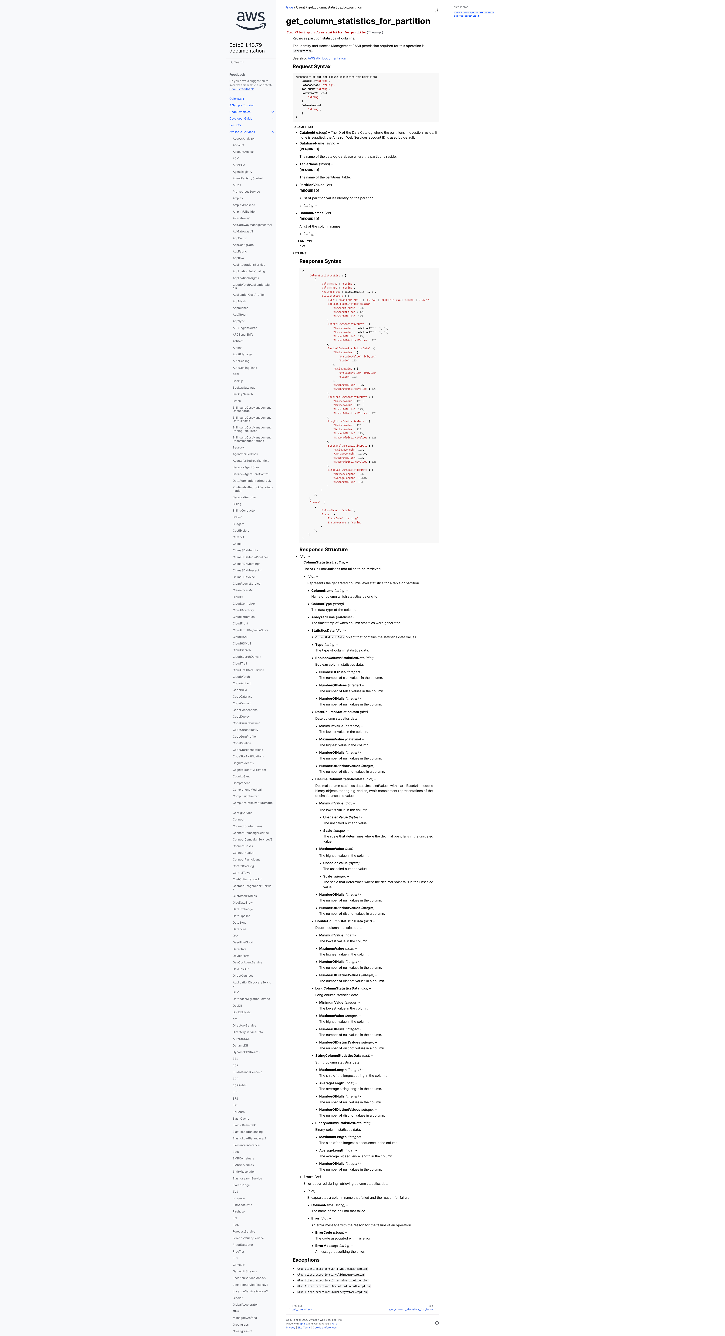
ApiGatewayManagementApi (252, 225)
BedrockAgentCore (246, 467)
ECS (235, 1092)
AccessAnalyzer (244, 138)
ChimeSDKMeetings (246, 564)
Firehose (239, 1211)
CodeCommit (242, 703)
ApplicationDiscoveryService (252, 984)
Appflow (238, 258)
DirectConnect (243, 975)
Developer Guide (240, 118)
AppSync (239, 321)
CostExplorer (242, 530)
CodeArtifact (242, 683)
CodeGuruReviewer (246, 723)
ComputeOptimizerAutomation (253, 804)
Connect (238, 819)
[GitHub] (437, 1323)
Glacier (238, 1298)
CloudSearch (242, 650)
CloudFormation (244, 617)
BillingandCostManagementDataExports (252, 419)
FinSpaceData (242, 1205)
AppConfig (240, 238)
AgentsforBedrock (245, 454)
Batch (237, 401)
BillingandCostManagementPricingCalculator (252, 429)
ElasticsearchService (247, 1178)
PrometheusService (246, 191)
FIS (235, 1218)
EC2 (235, 1065)
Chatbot (238, 537)
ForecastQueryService (248, 1238)
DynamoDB (240, 1045)
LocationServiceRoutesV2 (250, 1291)
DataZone (239, 929)
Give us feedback (241, 89)
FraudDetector (243, 1244)
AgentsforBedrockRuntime (251, 460)
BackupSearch (243, 394)
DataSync (239, 922)
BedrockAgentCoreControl (251, 474)
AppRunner (240, 308)
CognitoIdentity (243, 763)
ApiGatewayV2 (243, 231)
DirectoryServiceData (248, 1032)
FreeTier (238, 1251)
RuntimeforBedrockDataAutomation (253, 488)
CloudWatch (241, 676)
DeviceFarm (241, 956)
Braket (237, 517)
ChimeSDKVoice (244, 577)
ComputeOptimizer (246, 796)
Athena (237, 348)
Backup (238, 381)
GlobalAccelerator (245, 1304)
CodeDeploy (241, 716)
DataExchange (243, 909)
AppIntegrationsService (249, 264)
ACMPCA (239, 165)
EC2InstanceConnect (247, 1072)
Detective (239, 949)
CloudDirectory (243, 610)
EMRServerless (243, 1165)
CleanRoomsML (243, 590)
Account (238, 145)
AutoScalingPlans (245, 368)
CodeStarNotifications (248, 756)
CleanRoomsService (247, 583)
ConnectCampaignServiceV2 (252, 839)
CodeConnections (245, 710)
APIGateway (241, 218)
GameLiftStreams (245, 1271)
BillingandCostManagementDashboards (252, 409)
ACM (236, 158)
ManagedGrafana (245, 1318)
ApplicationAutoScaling (249, 271)
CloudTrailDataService (248, 670)
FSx (235, 1258)
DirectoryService (244, 1025)
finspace (239, 1198)
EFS (235, 1098)
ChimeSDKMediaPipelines (250, 557)
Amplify (238, 198)
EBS (235, 1058)
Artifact (238, 341)
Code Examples (240, 112)
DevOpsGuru (241, 969)
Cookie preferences (325, 1327)
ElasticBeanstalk (244, 1125)
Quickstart (236, 98)
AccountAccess (243, 152)
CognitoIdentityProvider (249, 770)
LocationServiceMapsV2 (249, 1278)
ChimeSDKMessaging (247, 570)
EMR (236, 1152)
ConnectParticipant (246, 859)
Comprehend (242, 783)
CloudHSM (240, 637)
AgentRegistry (242, 172)
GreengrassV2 (242, 1331)
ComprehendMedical (247, 789)
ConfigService (242, 813)
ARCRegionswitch (245, 328)
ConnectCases (243, 846)
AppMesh (239, 301)
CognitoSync (242, 776)
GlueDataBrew (243, 902)
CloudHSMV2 (242, 643)
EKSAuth (239, 1112)
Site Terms (304, 1327)
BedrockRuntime (244, 497)
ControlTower (242, 872)
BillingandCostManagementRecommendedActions (252, 439)
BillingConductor (244, 510)
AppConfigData (243, 245)
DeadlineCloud (243, 942)
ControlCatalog (243, 866)
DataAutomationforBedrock (252, 480)
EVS (235, 1191)
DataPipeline (241, 916)
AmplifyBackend (244, 205)
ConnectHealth (243, 852)
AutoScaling (241, 361)
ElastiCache (241, 1118)
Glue (236, 1311)
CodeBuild (240, 690)
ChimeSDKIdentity (245, 550)
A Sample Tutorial (241, 105)
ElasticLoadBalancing (248, 1132)
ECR (235, 1079)
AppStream (240, 314)
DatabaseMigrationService (251, 999)
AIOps (237, 185)
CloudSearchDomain (247, 656)
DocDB (237, 1005)
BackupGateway (244, 387)
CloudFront (240, 623)
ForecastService (244, 1231)
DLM (236, 992)
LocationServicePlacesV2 (250, 1285)
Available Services (242, 132)
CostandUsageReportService (252, 887)
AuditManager (242, 354)
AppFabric (240, 251)
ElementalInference (246, 1145)
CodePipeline (242, 743)
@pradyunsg (321, 1323)
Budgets (238, 524)
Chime (237, 544)
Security (235, 125)
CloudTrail (240, 663)
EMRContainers (243, 1158)
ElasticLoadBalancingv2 (249, 1138)
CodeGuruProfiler (245, 736)
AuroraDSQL (241, 1039)
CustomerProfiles (245, 896)
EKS (235, 1105)
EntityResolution (244, 1171)
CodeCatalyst (242, 696)
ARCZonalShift (243, 334)
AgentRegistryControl (248, 178)
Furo (334, 1323)
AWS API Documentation (327, 58)
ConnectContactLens (247, 826)
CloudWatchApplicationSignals (252, 286)
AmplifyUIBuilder (244, 211)
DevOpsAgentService (247, 962)
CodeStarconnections (248, 750)
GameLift (239, 1265)
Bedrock (238, 447)
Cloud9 (238, 597)
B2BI (236, 374)
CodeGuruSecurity (245, 730)
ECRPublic (240, 1085)
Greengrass (241, 1324)
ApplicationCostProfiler (249, 294)
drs (235, 1019)
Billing (237, 504)
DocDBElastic (242, 1012)
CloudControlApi (244, 603)
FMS (236, 1225)
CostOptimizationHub (247, 879)
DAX (235, 936)
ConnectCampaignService (251, 833)
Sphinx (303, 1323)
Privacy (290, 1327)
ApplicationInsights (246, 278)
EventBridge (241, 1185)
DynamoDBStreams (246, 1052)
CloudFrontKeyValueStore (250, 630)
